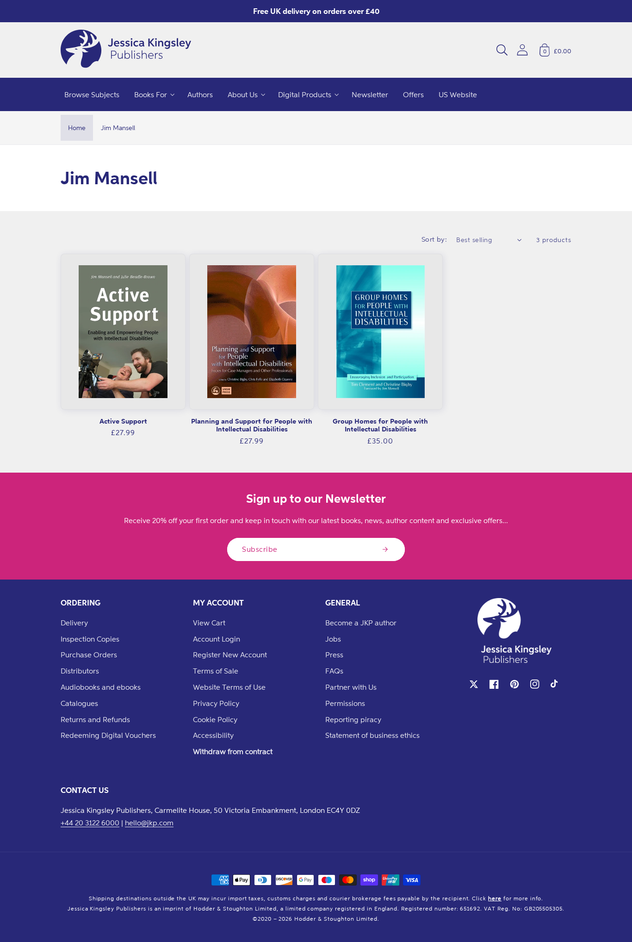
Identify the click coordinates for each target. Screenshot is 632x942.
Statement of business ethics (372, 735)
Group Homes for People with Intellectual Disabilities (380, 425)
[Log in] (522, 50)
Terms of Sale (215, 671)
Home (77, 127)
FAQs (334, 671)
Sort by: (434, 239)
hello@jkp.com (149, 822)
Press (334, 654)
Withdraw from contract (233, 751)
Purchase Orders (89, 654)
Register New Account (230, 654)
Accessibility (213, 735)
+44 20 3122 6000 (90, 822)
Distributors (80, 671)
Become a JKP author (361, 622)
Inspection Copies (90, 639)
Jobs (333, 639)
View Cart (209, 622)
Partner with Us (351, 687)
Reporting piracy (353, 719)
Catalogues (79, 703)
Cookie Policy (215, 719)
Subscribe (260, 549)
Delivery (74, 622)
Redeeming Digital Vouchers (108, 735)
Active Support (123, 421)
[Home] (126, 50)
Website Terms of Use (229, 687)
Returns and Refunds (95, 719)
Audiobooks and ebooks (101, 687)
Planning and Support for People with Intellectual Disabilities (251, 425)
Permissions (345, 703)
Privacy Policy (216, 703)
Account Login (216, 639)
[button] (502, 50)
